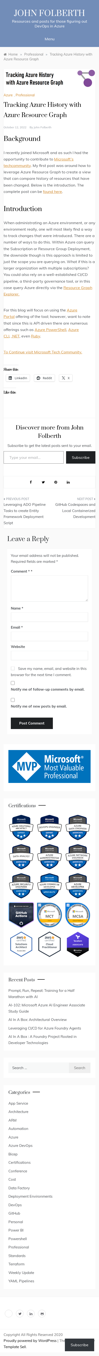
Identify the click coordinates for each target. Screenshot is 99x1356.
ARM (12, 1120)
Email (17, 627)
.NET (15, 336)
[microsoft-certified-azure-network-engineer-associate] (78, 856)
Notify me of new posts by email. (39, 706)
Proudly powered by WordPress (30, 1340)
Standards (16, 1255)
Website (18, 646)
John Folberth (49, 13)
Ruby (35, 336)
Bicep (13, 1154)
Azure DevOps (20, 1145)
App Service (18, 1103)
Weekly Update (21, 1272)
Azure (8, 95)
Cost (12, 1179)
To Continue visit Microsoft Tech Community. (43, 352)
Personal (15, 1222)
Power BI (16, 1230)
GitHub (14, 1213)
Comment (20, 571)
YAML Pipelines (21, 1281)
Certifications (19, 1162)
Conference (17, 1171)
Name (17, 608)
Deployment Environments (30, 1196)
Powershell (17, 1239)
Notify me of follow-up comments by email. (48, 689)
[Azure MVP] (49, 766)
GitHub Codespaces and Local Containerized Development (75, 510)
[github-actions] (21, 915)
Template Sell (15, 1347)
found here (52, 191)
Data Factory (19, 1188)
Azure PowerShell (50, 329)
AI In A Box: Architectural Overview (37, 1019)
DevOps (15, 1205)
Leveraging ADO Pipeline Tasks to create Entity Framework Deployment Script (25, 513)
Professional (25, 95)
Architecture (18, 1111)
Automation (18, 1128)
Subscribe (81, 457)
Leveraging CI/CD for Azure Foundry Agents (44, 1028)
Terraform (16, 1264)
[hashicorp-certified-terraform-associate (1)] (78, 944)
